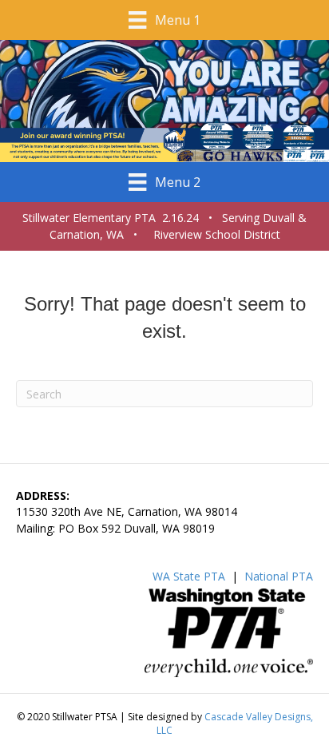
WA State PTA (189, 576)
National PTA (278, 576)
